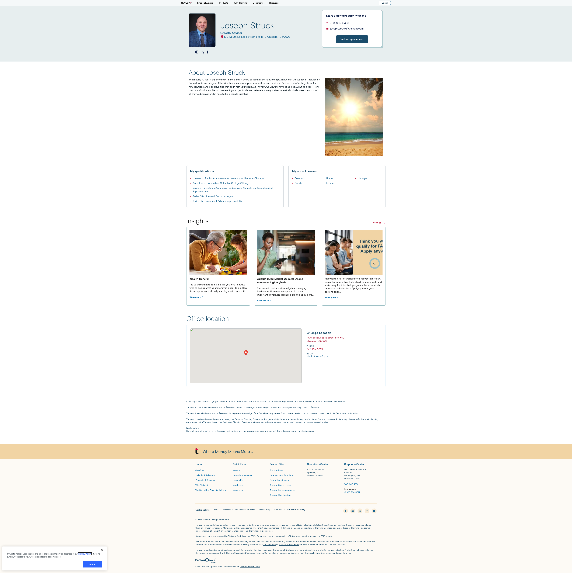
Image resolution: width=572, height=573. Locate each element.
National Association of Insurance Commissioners (313, 401)
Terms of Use (279, 509)
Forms (216, 509)
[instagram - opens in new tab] (367, 511)
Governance (227, 509)
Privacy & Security (296, 509)
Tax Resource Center (245, 509)
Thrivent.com (269, 544)
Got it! (92, 564)
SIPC (293, 528)
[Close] (102, 549)
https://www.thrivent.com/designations (295, 431)
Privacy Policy (84, 554)
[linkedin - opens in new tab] (353, 511)
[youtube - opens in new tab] (374, 511)
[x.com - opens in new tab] (360, 511)
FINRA (283, 528)
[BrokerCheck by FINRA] (286, 560)
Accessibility (264, 509)
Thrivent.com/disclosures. (261, 531)
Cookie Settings (202, 510)
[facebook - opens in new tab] (345, 511)
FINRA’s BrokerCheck (289, 544)
